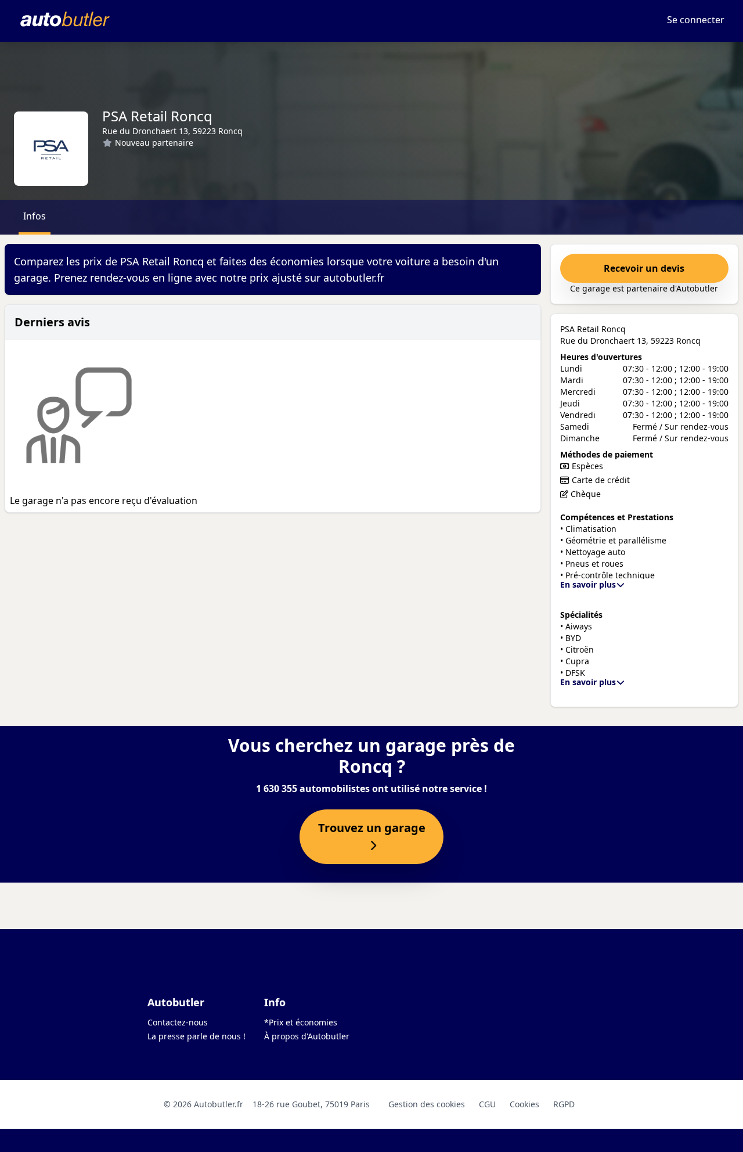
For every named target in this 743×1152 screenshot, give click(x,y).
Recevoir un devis (644, 268)
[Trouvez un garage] (371, 846)
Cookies (524, 1104)
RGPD (564, 1104)
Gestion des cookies (426, 1104)
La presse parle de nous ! (196, 1036)
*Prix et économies (300, 1022)
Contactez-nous (177, 1022)
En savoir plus (588, 584)
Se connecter (695, 19)
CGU (487, 1104)
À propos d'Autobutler (306, 1036)
